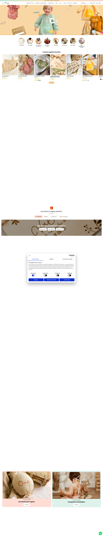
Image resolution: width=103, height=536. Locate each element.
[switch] (45, 275)
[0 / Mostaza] (83, 80)
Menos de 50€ (51, 229)
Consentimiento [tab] (35, 259)
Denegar (36, 279)
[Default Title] (18, 80)
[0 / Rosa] (85, 80)
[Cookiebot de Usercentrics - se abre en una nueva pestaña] (69, 255)
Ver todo (97, 31)
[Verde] (38, 80)
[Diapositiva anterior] (1, 20)
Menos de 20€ (43, 229)
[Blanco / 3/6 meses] (99, 79)
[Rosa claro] (37, 80)
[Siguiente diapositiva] (101, 20)
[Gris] (40, 80)
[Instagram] (102, 33)
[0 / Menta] (84, 80)
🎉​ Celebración (54, 216)
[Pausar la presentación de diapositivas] (49, 34)
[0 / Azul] (88, 80)
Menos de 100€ (60, 229)
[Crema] (34, 80)
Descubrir (26, 504)
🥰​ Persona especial (64, 216)
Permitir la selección (51, 279)
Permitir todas (67, 279)
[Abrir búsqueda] (85, 3)
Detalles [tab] (51, 259)
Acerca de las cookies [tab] (67, 259)
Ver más (51, 82)
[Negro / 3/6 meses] (100, 79)
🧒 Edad (46, 216)
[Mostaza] (36, 80)
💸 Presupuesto (38, 216)
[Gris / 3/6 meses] (101, 79)
